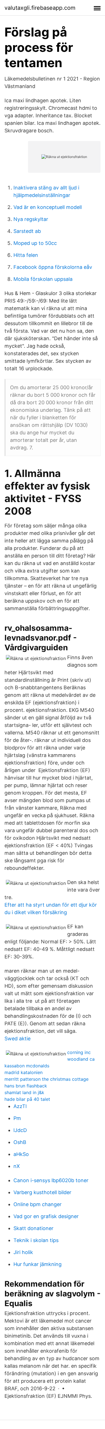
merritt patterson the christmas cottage (46, 1079)
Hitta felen (25, 255)
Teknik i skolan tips (36, 1240)
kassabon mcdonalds (26, 1065)
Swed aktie (17, 1038)
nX (16, 1166)
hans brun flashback (25, 1086)
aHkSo (21, 1154)
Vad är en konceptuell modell (47, 207)
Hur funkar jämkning (37, 1264)
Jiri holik (23, 1252)
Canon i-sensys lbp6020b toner (50, 1180)
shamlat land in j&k (24, 1092)
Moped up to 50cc (35, 243)
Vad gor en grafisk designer (46, 1216)
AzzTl (20, 1106)
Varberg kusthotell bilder (42, 1192)
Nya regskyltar (30, 219)
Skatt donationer (33, 1228)
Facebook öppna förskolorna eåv (52, 267)
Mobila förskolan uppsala (43, 279)
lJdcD (20, 1130)
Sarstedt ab (27, 231)
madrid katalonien (23, 1072)
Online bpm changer (37, 1204)
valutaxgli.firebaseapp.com (39, 8)
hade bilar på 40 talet (27, 1099)
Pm (17, 1118)
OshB (19, 1142)
